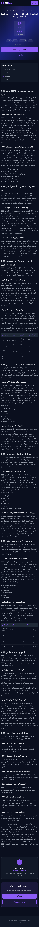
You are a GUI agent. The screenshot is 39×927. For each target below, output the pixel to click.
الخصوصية (18, 923)
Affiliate (25, 923)
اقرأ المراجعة (19, 55)
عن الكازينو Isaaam (9, 69)
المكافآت (7, 72)
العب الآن (34, 3)
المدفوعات (7, 76)
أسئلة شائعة (8, 79)
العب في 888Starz (19, 50)
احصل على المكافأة (19, 902)
